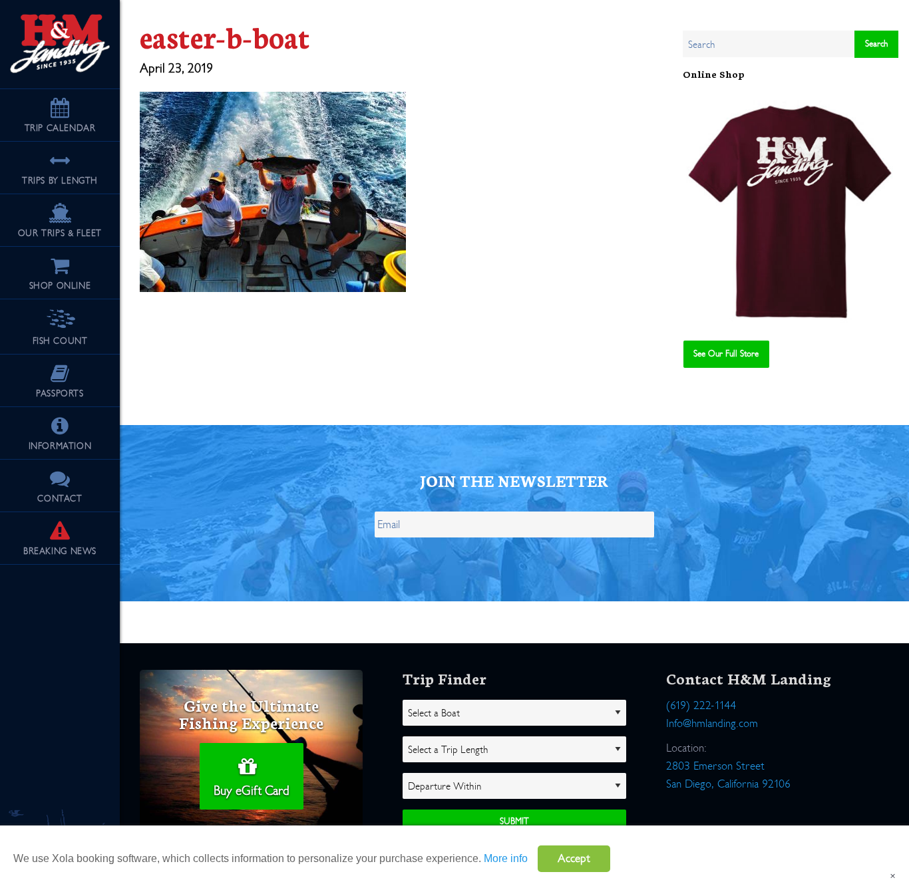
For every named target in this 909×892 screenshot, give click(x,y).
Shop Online (60, 285)
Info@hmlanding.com (712, 723)
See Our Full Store (726, 353)
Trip (60, 128)
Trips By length (60, 180)
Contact (59, 498)
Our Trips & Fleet (60, 233)
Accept (574, 858)
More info (506, 858)
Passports (59, 393)
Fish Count (60, 341)
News (59, 551)
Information (60, 446)
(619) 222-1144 (701, 705)
